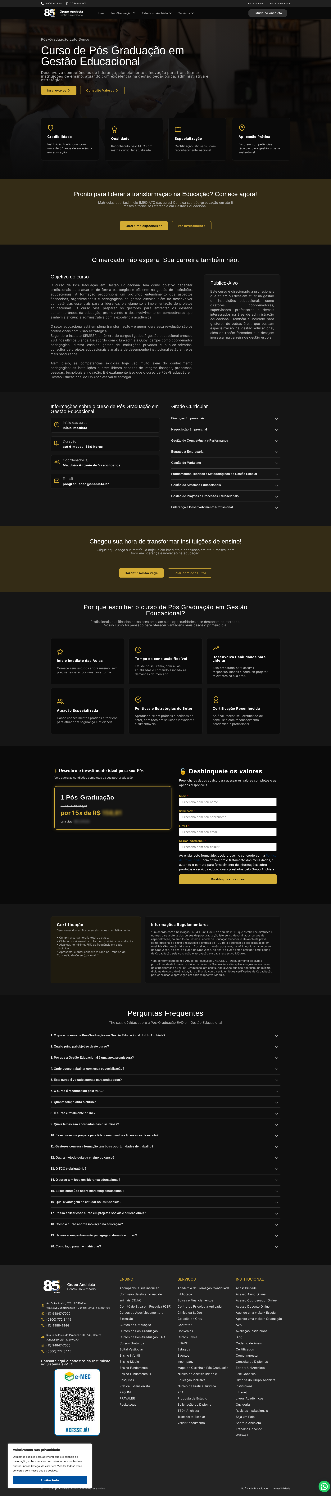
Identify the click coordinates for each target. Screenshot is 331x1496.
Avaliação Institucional (252, 1331)
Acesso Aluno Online (250, 1294)
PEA (181, 1392)
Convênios (185, 1331)
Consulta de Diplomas (252, 1361)
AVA (239, 1325)
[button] (123, 13)
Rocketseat (128, 1404)
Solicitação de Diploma (194, 1404)
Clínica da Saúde (190, 1312)
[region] (50, 1466)
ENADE (183, 1343)
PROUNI (125, 1392)
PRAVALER (127, 1398)
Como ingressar (247, 1355)
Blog (239, 1337)
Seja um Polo (245, 1417)
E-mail (184, 826)
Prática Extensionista (135, 1386)
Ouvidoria (243, 1404)
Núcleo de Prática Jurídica (197, 1386)
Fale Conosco (246, 1374)
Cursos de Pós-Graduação (139, 1331)
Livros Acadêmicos (249, 1398)
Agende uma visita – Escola (256, 1312)
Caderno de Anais (249, 1343)
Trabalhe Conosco (249, 1429)
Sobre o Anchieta (248, 1423)
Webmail (242, 1435)
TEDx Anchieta (188, 1411)
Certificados (245, 1349)
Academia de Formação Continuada (203, 1288)
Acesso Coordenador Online (256, 1300)
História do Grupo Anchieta (255, 1380)
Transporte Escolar (191, 1417)
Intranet (241, 1392)
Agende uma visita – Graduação (259, 1319)
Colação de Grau (190, 1319)
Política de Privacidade (254, 1488)
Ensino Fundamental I (135, 1368)
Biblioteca (185, 1294)
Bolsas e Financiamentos (195, 1300)
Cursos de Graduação (135, 1325)
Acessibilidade (246, 1288)
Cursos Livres (187, 1337)
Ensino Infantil (130, 1355)
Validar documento (191, 1423)
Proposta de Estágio (192, 1398)
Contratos (185, 1325)
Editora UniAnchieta (250, 1368)
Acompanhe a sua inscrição (139, 1288)
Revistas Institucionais (252, 1411)
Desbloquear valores (228, 879)
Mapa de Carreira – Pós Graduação (203, 1368)
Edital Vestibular (131, 1349)
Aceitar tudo (50, 1480)
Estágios (184, 1349)
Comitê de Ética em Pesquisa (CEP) (145, 1306)
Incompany (185, 1361)
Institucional (244, 1386)
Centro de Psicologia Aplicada (200, 1306)
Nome (183, 796)
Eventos (183, 1355)
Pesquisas (127, 1380)
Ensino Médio (129, 1361)
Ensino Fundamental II (135, 1374)
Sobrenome (187, 811)
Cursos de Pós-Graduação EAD (142, 1337)
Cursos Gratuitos (132, 1343)
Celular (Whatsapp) (192, 841)
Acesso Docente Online (253, 1306)
